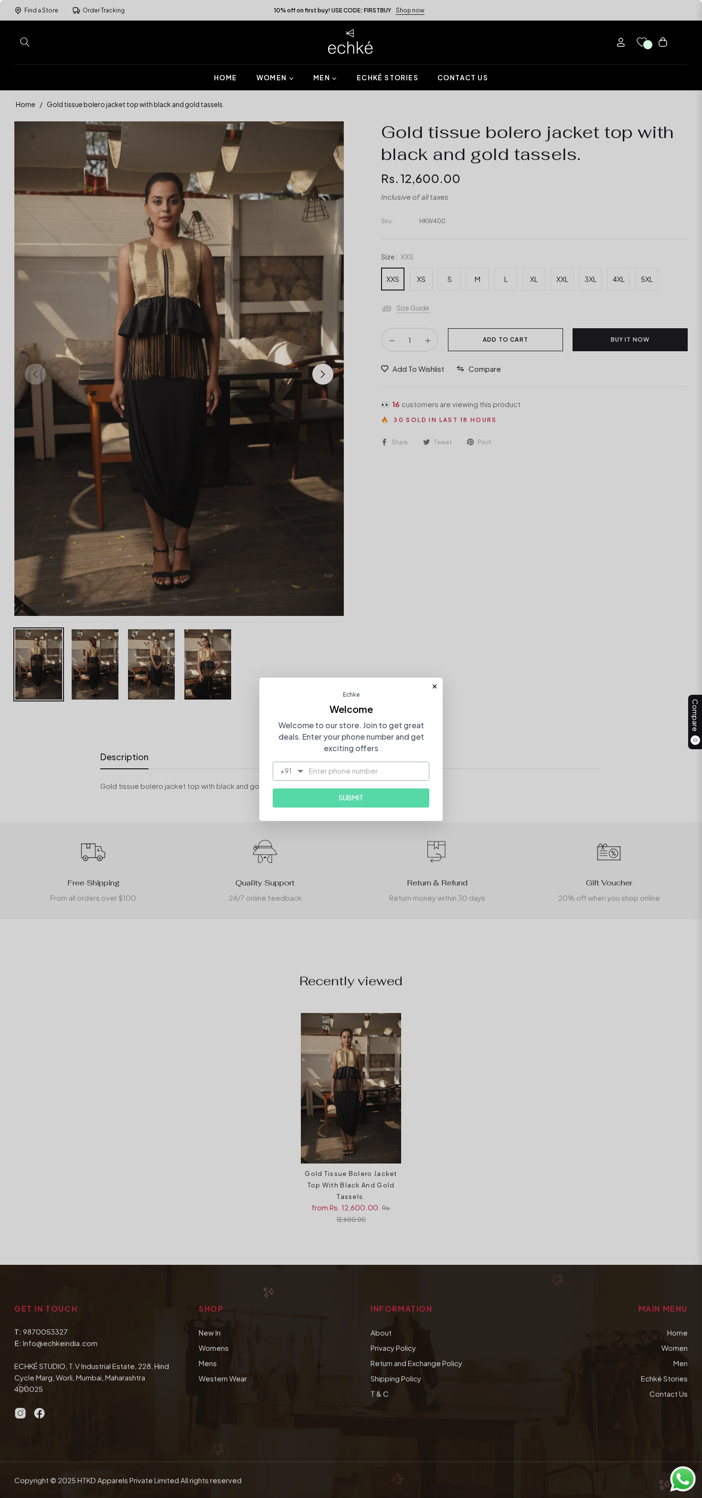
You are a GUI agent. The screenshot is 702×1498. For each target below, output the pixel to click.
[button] (24, 42)
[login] (621, 42)
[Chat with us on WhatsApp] (683, 1477)
